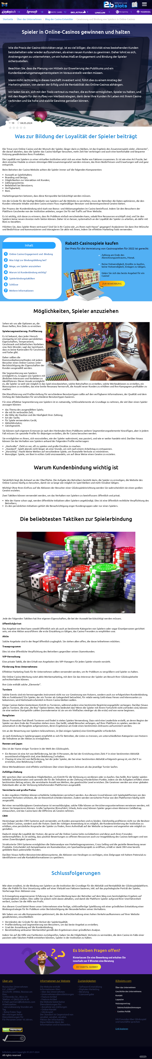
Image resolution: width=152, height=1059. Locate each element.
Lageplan (119, 999)
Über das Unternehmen (125, 987)
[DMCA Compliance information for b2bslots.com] (13, 1041)
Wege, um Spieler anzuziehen (25, 266)
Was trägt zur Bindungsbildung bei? (27, 260)
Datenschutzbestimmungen (129, 1007)
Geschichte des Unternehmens (128, 991)
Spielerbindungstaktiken (22, 278)
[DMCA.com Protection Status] (12, 1031)
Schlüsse (13, 284)
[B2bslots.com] (115, 4)
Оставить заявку (87, 967)
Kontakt (118, 995)
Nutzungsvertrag (122, 1003)
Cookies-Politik (123, 1011)
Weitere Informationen (21, 290)
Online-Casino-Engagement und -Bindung (31, 254)
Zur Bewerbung (112, 283)
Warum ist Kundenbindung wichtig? (27, 272)
